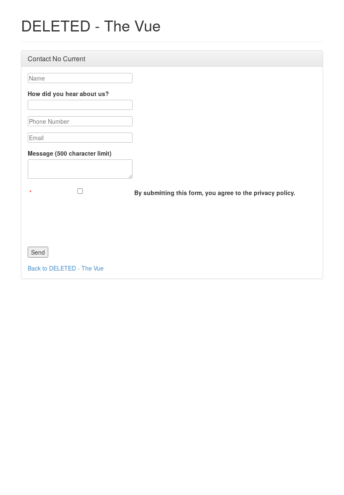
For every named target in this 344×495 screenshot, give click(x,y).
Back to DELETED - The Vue (66, 268)
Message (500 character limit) (70, 153)
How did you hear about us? (68, 93)
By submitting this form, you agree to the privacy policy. (214, 192)
